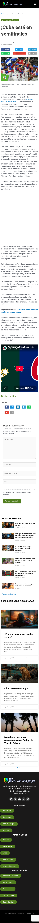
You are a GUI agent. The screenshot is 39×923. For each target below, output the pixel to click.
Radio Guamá (8, 882)
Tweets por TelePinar (9, 594)
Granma (6, 840)
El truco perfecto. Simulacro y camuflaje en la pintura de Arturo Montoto (25, 573)
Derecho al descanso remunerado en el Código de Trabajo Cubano (18, 740)
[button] (5, 49)
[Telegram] (24, 799)
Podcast (6, 830)
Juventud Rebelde (9, 866)
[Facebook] (11, 799)
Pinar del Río (12, 396)
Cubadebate (7, 846)
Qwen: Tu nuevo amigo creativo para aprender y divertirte (23, 548)
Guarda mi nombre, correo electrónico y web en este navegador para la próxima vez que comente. (19, 492)
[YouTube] (19, 799)
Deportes (7, 20)
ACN (5, 853)
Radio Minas (7, 889)
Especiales (7, 811)
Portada (3, 14)
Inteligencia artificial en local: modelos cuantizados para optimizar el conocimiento (25, 535)
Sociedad (15, 20)
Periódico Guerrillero (10, 876)
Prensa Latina (8, 860)
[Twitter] (15, 799)
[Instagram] (28, 799)
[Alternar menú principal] (34, 4)
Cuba (5, 396)
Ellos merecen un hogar (16, 688)
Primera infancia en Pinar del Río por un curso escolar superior (25, 560)
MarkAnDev (30, 913)
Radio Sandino (8, 902)
